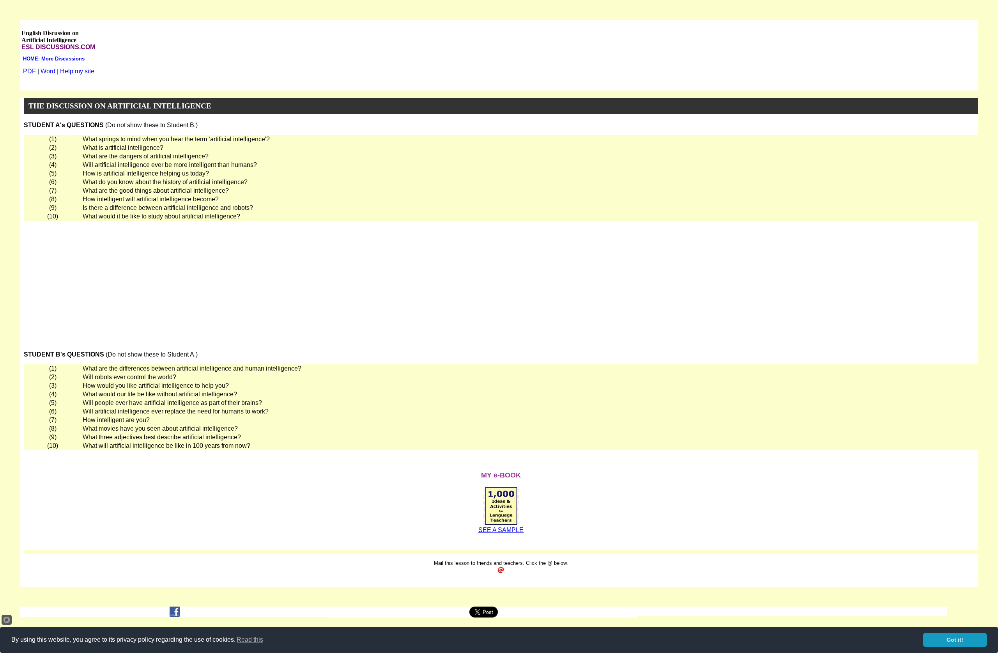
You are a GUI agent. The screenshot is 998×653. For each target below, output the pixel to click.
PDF (29, 71)
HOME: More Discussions (54, 59)
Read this (250, 639)
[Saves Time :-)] (501, 524)
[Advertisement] (501, 279)
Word (48, 71)
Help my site (77, 71)
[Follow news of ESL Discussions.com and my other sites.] (175, 614)
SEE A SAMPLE (501, 530)
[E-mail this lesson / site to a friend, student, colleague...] (501, 571)
